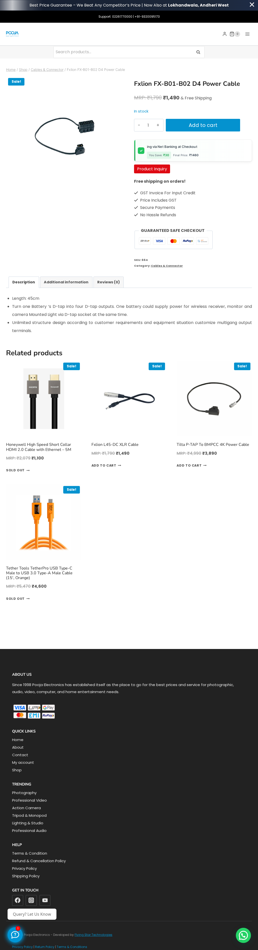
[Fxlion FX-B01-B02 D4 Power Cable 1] (65, 135)
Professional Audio (29, 830)
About (18, 747)
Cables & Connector (167, 266)
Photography (24, 792)
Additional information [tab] (66, 282)
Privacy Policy (24, 868)
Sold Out (15, 470)
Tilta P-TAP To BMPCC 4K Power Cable (213, 444)
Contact (20, 754)
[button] (243, 935)
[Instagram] (31, 900)
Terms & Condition (29, 853)
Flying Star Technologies (93, 935)
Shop (17, 770)
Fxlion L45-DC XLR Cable (115, 444)
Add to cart (203, 125)
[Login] (224, 34)
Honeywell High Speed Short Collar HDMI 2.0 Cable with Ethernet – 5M (38, 447)
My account (23, 762)
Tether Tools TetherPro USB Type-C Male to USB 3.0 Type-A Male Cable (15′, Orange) (39, 573)
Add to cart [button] (103, 466)
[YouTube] (45, 900)
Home (17, 739)
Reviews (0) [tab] (108, 282)
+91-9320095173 (147, 16)
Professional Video (29, 800)
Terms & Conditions (72, 947)
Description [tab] (23, 282)
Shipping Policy (26, 876)
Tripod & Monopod (29, 815)
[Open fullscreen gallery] (119, 189)
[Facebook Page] (15, 934)
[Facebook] (17, 900)
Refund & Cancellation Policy (39, 860)
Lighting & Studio (27, 823)
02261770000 (122, 16)
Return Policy (44, 947)
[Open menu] (247, 34)
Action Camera (26, 807)
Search (200, 52)
